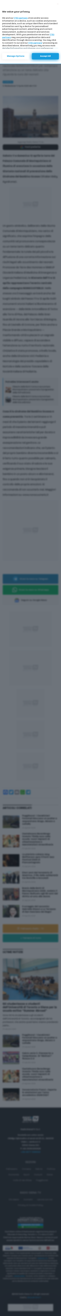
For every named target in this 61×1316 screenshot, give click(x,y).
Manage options (15, 56)
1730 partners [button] (21, 18)
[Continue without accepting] (58, 4)
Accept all (45, 56)
